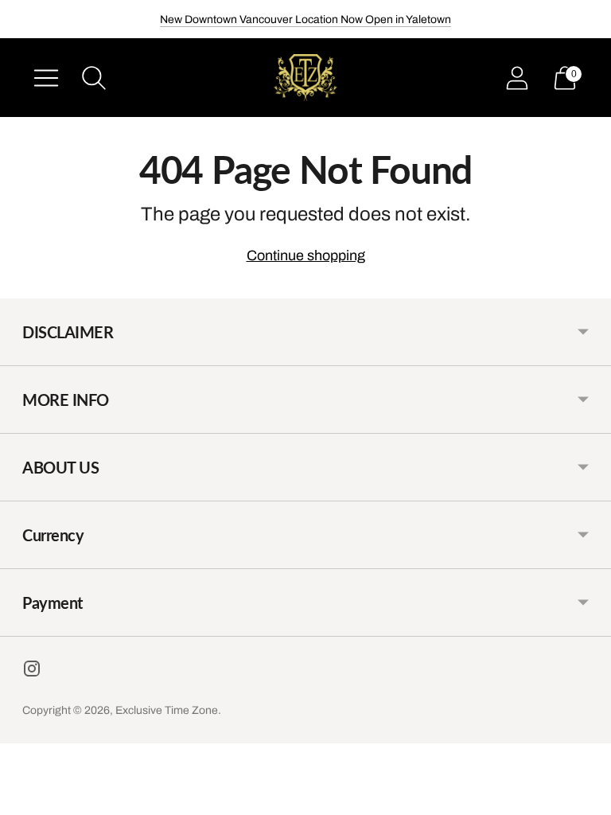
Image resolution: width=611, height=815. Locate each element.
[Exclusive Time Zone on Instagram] (31, 671)
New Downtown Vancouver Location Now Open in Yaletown (305, 19)
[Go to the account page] (517, 78)
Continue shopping (306, 255)
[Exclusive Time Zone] (305, 77)
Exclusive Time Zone (166, 710)
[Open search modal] (94, 78)
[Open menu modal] (46, 78)
